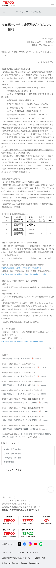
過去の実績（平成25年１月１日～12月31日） (26, 411)
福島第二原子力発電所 (12, 454)
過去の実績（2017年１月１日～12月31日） (25, 376)
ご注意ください (41, 558)
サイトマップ (7, 552)
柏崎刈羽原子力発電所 (12, 458)
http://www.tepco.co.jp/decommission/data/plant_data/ (22, 341)
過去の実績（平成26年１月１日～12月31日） (26, 403)
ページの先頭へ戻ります (51, 489)
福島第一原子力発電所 (12, 449)
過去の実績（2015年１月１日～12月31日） (25, 394)
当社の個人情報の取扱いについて (16, 558)
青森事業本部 (9, 462)
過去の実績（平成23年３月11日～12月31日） (26, 429)
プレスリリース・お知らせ (28, 11)
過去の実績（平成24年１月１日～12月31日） (26, 420)
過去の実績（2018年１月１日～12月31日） (25, 367)
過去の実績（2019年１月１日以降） (22, 359)
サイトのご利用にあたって (29, 552)
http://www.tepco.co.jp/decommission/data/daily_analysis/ (23, 274)
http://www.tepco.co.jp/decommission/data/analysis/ (21, 268)
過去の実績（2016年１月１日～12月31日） (25, 385)
